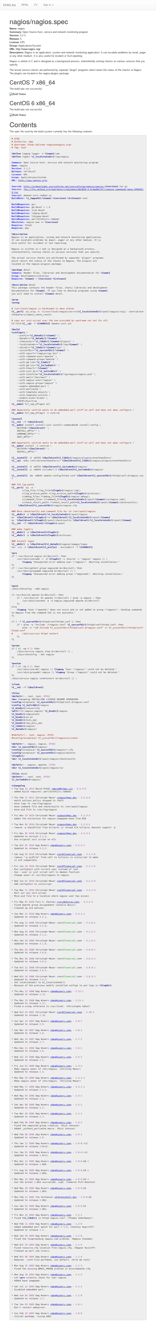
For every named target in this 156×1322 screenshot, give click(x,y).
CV (35, 4)
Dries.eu (9, 5)
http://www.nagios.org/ (28, 49)
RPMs (24, 4)
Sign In (47, 4)
